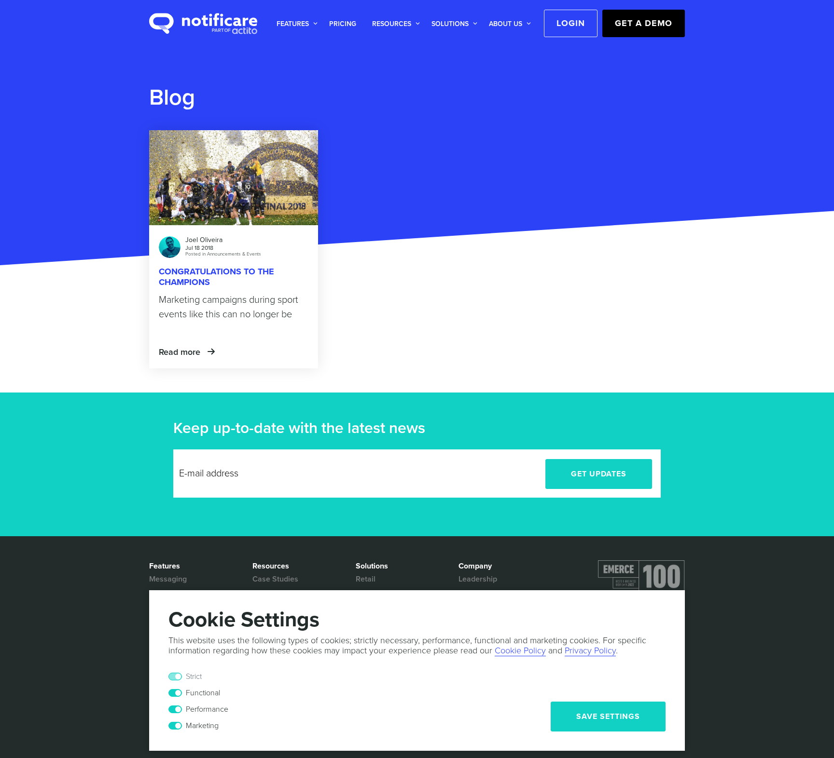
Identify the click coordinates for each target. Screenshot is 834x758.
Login (570, 23)
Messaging (168, 579)
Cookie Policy (520, 650)
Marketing (202, 726)
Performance (207, 709)
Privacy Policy (590, 650)
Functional (203, 693)
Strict (194, 676)
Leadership (478, 579)
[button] (295, 24)
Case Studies (275, 579)
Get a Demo (643, 23)
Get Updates (598, 474)
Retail (365, 579)
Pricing (342, 24)
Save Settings (608, 716)
